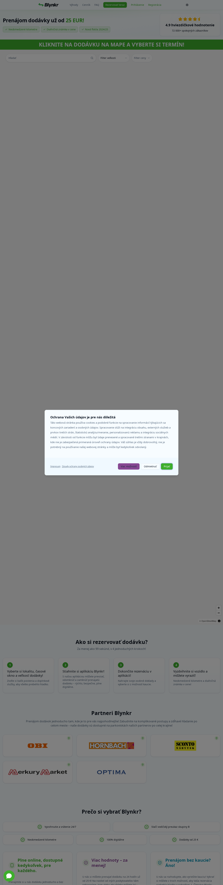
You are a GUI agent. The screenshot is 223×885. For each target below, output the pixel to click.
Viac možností (129, 466)
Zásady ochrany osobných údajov (78, 466)
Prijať (167, 466)
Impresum (55, 466)
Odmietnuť (150, 466)
